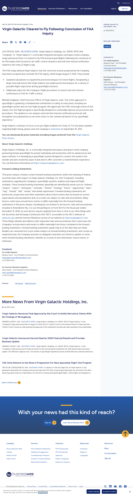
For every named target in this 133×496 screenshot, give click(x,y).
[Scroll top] (125, 433)
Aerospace (19, 283)
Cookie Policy (42, 492)
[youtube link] (115, 486)
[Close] (130, 492)
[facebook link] (120, 486)
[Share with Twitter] (16, 42)
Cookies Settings (93, 491)
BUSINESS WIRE (29, 51)
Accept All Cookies (109, 491)
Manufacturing (30, 283)
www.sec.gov (8, 217)
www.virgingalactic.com (76, 217)
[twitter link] (105, 486)
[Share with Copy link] (29, 42)
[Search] (118, 3)
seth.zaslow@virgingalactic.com (14, 273)
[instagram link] (125, 486)
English (107, 46)
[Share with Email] (25, 42)
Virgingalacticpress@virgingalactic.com (16, 258)
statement (55, 129)
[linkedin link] (110, 486)
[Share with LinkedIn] (11, 42)
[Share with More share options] (34, 42)
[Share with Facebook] (20, 42)
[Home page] (15, 8)
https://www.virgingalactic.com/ (48, 163)
